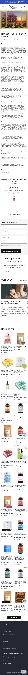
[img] (14, 181)
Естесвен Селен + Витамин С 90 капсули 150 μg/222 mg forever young (20, 582)
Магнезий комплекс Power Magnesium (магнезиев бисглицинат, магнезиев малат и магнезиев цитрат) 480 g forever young (7, 558)
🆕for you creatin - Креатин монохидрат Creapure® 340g (7, 534)
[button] (3, 7)
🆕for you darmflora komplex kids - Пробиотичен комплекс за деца (20, 371)
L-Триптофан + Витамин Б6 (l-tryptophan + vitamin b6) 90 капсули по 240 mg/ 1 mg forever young (20, 511)
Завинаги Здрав (10, 672)
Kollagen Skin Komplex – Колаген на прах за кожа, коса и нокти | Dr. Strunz (6, 347)
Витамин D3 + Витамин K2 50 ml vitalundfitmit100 (7, 394)
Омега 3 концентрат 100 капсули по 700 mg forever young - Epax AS (19, 440)
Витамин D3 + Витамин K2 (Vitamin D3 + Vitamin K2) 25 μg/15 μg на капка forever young (20, 463)
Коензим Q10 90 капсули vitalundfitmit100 (6, 606)
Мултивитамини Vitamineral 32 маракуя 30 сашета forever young (7, 371)
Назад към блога (15, 214)
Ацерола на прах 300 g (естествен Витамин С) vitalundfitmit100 (6, 510)
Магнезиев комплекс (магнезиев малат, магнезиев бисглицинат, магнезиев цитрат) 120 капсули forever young (19, 558)
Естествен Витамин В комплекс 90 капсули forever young (7, 417)
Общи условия (7, 631)
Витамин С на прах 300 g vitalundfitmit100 (6, 439)
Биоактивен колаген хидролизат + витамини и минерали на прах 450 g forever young (7, 487)
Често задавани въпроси (9, 648)
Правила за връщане (8, 644)
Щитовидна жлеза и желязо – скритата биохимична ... (11, 302)
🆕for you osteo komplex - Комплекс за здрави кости (20, 416)
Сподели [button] (5, 43)
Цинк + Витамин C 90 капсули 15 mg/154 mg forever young (20, 534)
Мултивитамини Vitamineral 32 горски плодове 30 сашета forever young (7, 462)
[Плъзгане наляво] (10, 321)
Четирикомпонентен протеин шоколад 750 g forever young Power (19, 606)
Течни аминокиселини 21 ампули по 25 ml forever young (19, 394)
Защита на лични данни (9, 634)
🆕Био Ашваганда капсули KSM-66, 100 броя (20, 347)
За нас (4, 628)
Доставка (5, 641)
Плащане (5, 638)
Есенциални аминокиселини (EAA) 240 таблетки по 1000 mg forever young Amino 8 (7, 583)
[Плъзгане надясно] (17, 321)
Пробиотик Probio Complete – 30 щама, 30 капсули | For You (20, 486)
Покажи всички (23, 280)
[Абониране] (23, 271)
